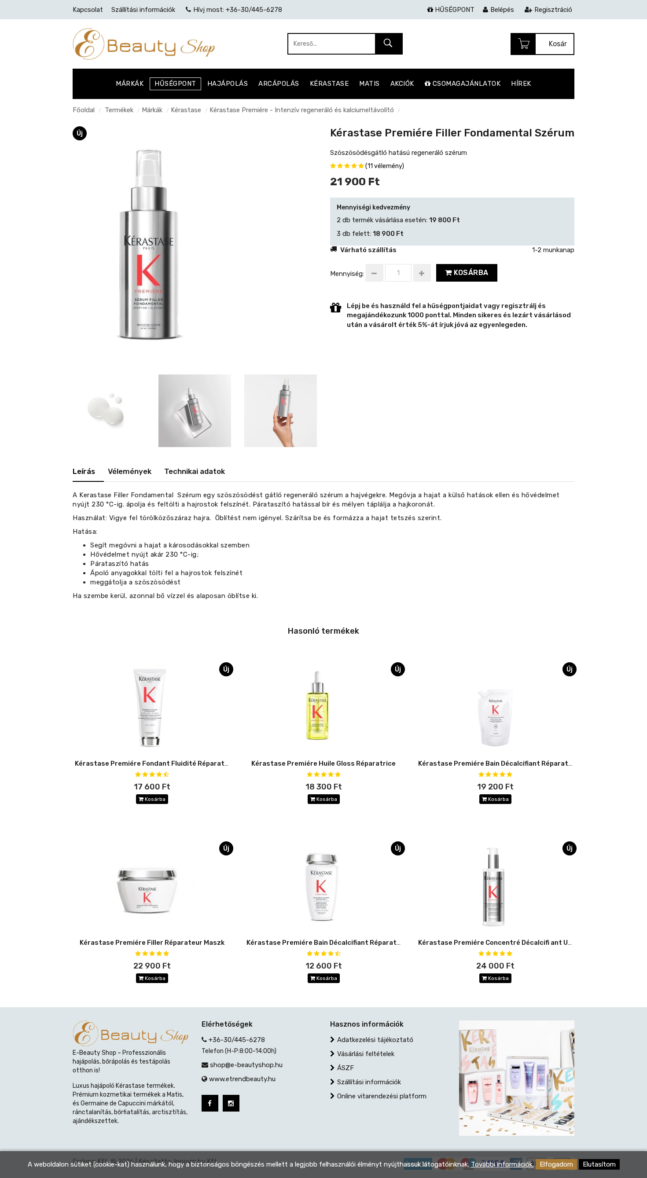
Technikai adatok (194, 471)
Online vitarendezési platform (381, 1096)
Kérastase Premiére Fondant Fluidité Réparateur (155, 763)
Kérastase (186, 110)
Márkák (152, 110)
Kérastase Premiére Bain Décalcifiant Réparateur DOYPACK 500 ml (526, 763)
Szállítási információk (369, 1082)
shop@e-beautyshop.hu (246, 1065)
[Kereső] (388, 44)
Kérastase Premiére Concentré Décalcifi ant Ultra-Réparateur (519, 943)
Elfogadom (556, 1164)
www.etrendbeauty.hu (242, 1079)
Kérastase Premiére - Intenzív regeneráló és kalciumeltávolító (302, 110)
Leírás (84, 471)
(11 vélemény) (384, 166)
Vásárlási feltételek (365, 1054)
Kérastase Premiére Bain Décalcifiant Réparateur (327, 943)
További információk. (502, 1164)
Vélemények (129, 471)
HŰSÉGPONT (453, 10)
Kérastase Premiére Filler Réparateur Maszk (152, 943)
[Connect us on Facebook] (210, 1103)
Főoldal (84, 110)
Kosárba (470, 272)
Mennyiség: (347, 274)
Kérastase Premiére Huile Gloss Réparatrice (323, 763)
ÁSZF (345, 1068)
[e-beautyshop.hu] (144, 44)
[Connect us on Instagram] (231, 1103)
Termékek (119, 110)
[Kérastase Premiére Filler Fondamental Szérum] (152, 246)
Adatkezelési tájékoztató (375, 1040)
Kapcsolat (88, 10)
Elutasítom (599, 1164)
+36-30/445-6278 (237, 1040)
